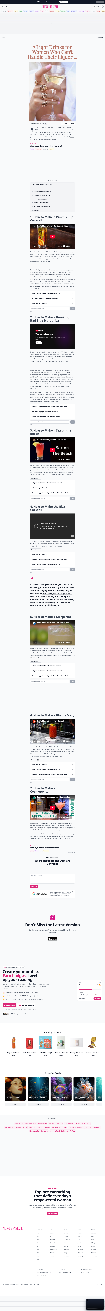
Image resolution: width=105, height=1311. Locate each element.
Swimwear (10, 11)
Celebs (16, 11)
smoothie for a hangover (39, 1131)
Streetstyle (73, 11)
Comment (34, 886)
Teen (38, 1256)
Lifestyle (4, 11)
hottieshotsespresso (93, 1127)
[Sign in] (102, 6)
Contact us (40, 1269)
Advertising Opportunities (44, 1272)
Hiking (32, 149)
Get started (97, 998)
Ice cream (46, 850)
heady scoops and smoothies (39, 1127)
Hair (92, 1239)
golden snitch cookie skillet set (16, 1127)
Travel (52, 1256)
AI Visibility (62, 1269)
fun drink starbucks (56, 1124)
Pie (41, 850)
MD (45, 123)
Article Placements (86, 1269)
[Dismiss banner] (72, 891)
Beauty (93, 1230)
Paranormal (53, 1249)
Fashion (92, 11)
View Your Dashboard (28, 1005)
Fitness (80, 1236)
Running (93, 1249)
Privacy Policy (85, 1272)
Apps (21, 11)
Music (93, 1246)
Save (65, 123)
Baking (98, 11)
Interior (66, 1243)
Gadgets (31, 11)
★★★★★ (100, 37)
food (3, 37)
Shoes (38, 1253)
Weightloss (94, 1256)
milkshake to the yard (76, 1127)
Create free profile (9, 1005)
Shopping (45, 149)
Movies (57, 11)
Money (66, 1246)
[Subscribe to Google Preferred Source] (40, 893)
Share (72, 123)
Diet (38, 1236)
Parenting (66, 1249)
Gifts (79, 1239)
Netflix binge (38, 149)
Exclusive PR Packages (65, 1272)
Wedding (63, 11)
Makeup (25, 11)
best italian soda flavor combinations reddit (31, 1124)
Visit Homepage (52, 1213)
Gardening (67, 1239)
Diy (46, 11)
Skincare (52, 1253)
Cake (32, 850)
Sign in (34, 1009)
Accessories (81, 11)
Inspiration (53, 1243)
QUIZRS (73, 852)
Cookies (37, 850)
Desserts (93, 1233)
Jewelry (87, 11)
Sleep (68, 11)
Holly (33, 123)
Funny (38, 1239)
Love (38, 1246)
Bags (65, 1230)
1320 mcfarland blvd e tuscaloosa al (77, 1124)
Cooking (51, 149)
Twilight (37, 11)
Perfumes (51, 11)
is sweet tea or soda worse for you (62, 1131)
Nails (38, 1249)
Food (92, 1236)
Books (52, 1233)
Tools (38, 1259)
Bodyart (39, 1233)
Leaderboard (82, 998)
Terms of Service (41, 1276)
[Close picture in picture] (87, 1300)
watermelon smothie (59, 1127)
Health (42, 11)
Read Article (19, 1104)
